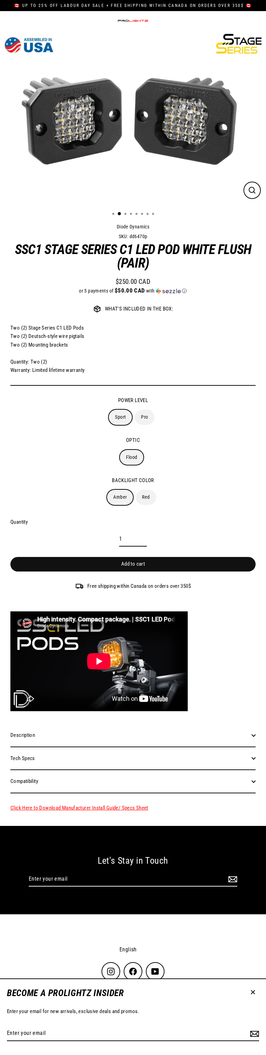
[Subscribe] (253, 1033)
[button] (133, 290)
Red (146, 497)
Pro (144, 417)
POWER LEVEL (133, 400)
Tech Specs (22, 758)
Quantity (19, 522)
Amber (120, 497)
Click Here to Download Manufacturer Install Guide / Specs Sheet (79, 808)
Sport (120, 417)
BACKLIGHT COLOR (133, 480)
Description (22, 735)
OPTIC (133, 440)
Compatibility (24, 781)
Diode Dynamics (133, 226)
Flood (132, 457)
